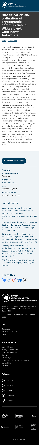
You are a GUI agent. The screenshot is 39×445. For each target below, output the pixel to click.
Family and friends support (12, 331)
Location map (7, 334)
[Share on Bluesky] (4, 280)
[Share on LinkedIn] (19, 280)
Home (4, 41)
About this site (7, 347)
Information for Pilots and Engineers (15, 360)
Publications (12, 41)
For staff (5, 366)
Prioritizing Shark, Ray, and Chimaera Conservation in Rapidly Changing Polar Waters (19, 262)
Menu (34, 5)
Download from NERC (14, 161)
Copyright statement (9, 352)
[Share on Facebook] (9, 280)
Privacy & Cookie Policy (10, 350)
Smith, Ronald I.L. (9, 182)
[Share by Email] (25, 280)
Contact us (6, 329)
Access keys (6, 358)
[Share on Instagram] (14, 280)
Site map (5, 355)
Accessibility (6, 363)
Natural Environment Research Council (16, 310)
